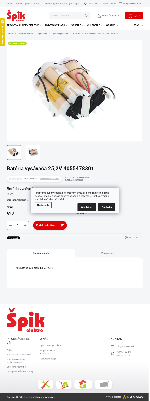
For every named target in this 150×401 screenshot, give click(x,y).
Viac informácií (56, 199)
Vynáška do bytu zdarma (51, 345)
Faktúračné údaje (48, 359)
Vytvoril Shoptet (113, 397)
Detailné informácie (16, 200)
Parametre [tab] (107, 253)
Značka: (74, 180)
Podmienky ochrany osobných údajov (62, 3)
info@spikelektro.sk (125, 346)
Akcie (9, 3)
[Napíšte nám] (103, 384)
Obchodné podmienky (17, 367)
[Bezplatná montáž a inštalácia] (45, 384)
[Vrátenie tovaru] (83, 384)
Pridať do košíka (45, 225)
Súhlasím (107, 207)
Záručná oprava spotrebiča (28, 3)
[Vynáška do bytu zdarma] (64, 384)
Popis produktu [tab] (41, 253)
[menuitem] (24, 25)
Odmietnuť (86, 207)
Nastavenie (43, 205)
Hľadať (86, 15)
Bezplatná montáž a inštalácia (49, 352)
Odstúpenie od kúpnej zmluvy (20, 371)
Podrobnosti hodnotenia (49, 179)
